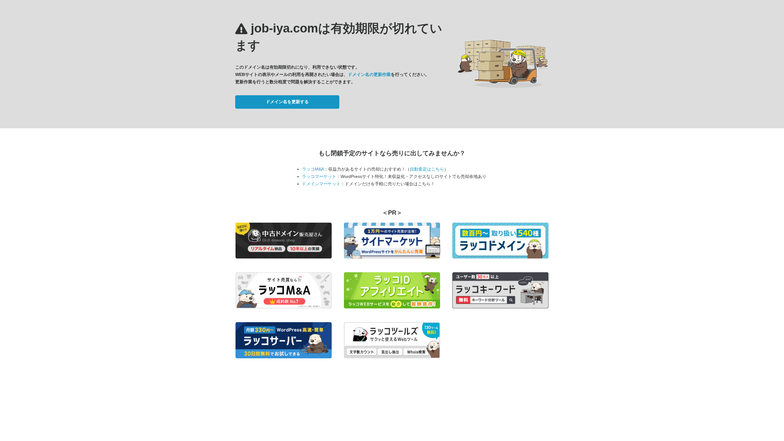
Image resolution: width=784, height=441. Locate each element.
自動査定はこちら (427, 169)
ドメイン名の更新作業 (369, 74)
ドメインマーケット (321, 183)
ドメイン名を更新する (287, 101)
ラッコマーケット (319, 176)
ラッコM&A (313, 169)
